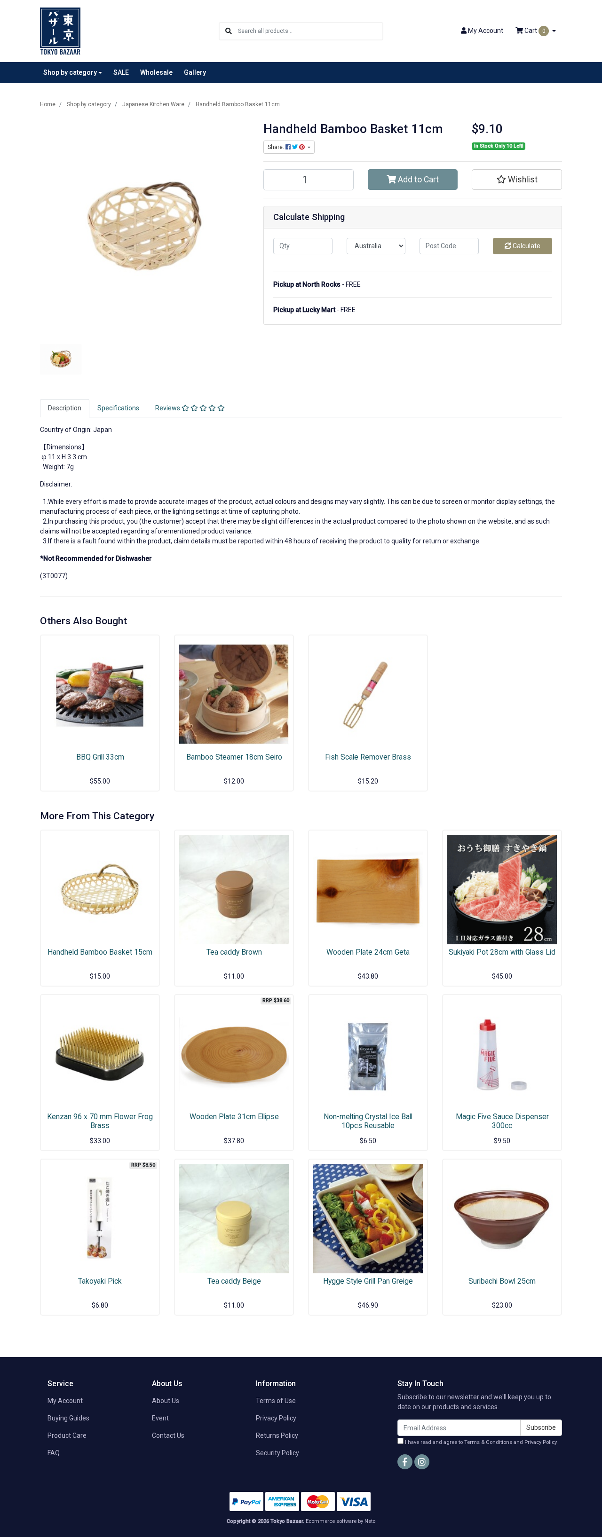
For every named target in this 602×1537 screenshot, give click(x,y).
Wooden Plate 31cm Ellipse (234, 1116)
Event (160, 1418)
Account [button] (485, 30)
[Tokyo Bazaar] (60, 30)
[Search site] (228, 31)
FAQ (54, 1453)
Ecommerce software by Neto (340, 1521)
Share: (276, 147)
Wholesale (156, 72)
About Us (165, 1400)
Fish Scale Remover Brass (368, 757)
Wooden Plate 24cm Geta (368, 952)
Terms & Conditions (488, 1442)
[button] (517, 179)
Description (64, 408)
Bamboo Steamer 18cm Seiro (234, 757)
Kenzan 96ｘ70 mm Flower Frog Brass (100, 1121)
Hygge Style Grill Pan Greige (368, 1281)
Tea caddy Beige (234, 1281)
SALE (121, 72)
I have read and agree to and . (481, 1442)
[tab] (64, 408)
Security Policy (277, 1453)
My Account (65, 1400)
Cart (534, 30)
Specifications (118, 408)
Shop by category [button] (70, 72)
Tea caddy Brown (234, 952)
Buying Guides (68, 1418)
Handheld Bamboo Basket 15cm (100, 952)
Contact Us (168, 1435)
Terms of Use (276, 1400)
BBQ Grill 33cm (100, 757)
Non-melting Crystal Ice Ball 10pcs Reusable (368, 1121)
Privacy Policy (276, 1418)
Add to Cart (417, 179)
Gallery (195, 72)
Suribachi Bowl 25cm (502, 1281)
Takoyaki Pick (100, 1281)
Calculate (525, 246)
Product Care (67, 1435)
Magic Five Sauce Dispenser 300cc (502, 1121)
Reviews (168, 408)
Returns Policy (277, 1435)
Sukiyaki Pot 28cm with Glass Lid (502, 952)
